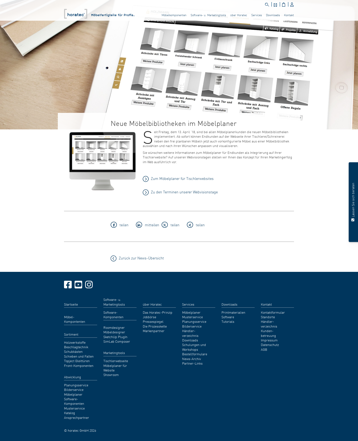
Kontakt (289, 15)
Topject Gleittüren (77, 360)
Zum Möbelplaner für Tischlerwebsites (182, 178)
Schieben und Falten (79, 356)
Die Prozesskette (155, 326)
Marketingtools (114, 352)
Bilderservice (73, 389)
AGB (264, 349)
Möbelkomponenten (174, 15)
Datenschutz (270, 344)
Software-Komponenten (74, 401)
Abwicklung (72, 376)
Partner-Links (192, 363)
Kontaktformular (273, 312)
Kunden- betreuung (268, 333)
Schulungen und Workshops (194, 347)
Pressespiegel (153, 321)
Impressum (269, 339)
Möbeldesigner (114, 331)
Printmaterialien (233, 312)
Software (227, 316)
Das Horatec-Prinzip (157, 312)
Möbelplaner (73, 394)
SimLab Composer (116, 341)
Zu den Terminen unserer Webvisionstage (184, 191)
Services (256, 15)
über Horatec (238, 15)
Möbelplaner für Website (115, 367)
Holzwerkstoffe (75, 342)
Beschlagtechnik (76, 346)
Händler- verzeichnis (190, 333)
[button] (122, 225)
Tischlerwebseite (115, 360)
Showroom (111, 374)
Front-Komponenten (78, 365)
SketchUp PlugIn (115, 336)
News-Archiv (191, 358)
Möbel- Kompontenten (74, 319)
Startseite (71, 304)
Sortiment (71, 334)
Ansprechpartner (76, 417)
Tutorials (227, 321)
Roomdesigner (114, 327)
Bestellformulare (194, 353)
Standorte (268, 316)
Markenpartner (153, 330)
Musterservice (74, 408)
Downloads (273, 15)
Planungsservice (76, 384)
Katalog (69, 412)
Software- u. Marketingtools (208, 15)
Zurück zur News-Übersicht (141, 257)
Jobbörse (149, 316)
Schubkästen (73, 351)
